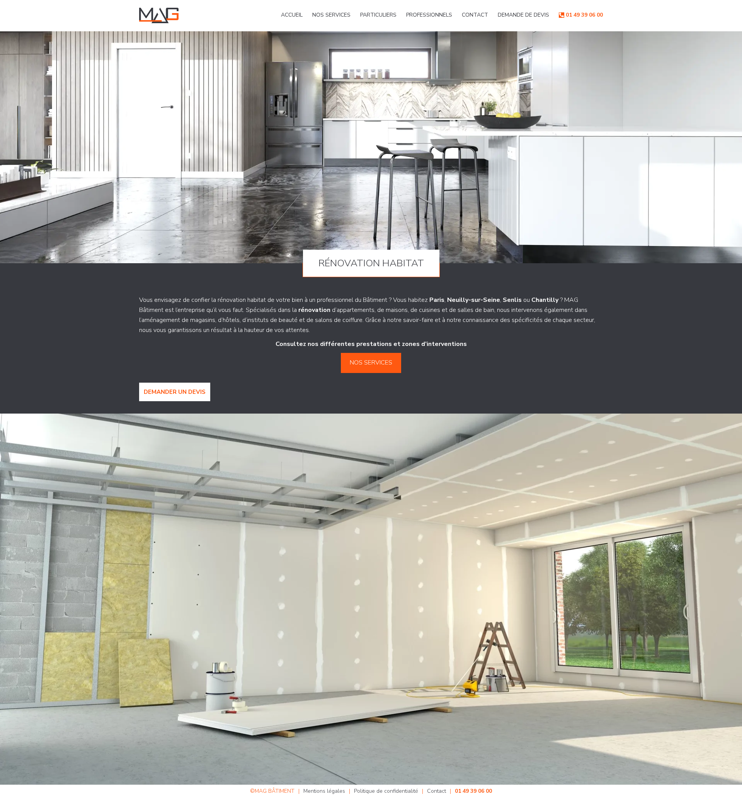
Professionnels (429, 15)
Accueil (292, 15)
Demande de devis (523, 15)
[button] (371, 363)
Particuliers (378, 15)
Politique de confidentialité (386, 791)
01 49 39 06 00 (584, 15)
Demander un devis (175, 392)
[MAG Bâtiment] (158, 15)
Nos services (331, 15)
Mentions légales (324, 791)
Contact (475, 15)
